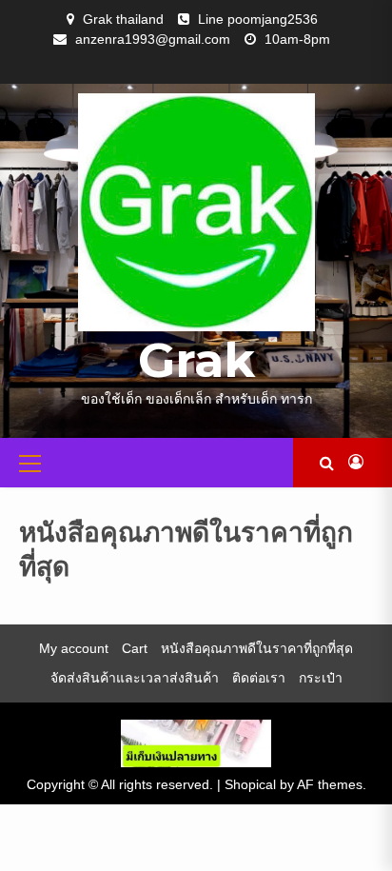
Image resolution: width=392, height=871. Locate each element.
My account (73, 648)
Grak (196, 360)
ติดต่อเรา (258, 677)
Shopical (250, 784)
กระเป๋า (321, 677)
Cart (134, 648)
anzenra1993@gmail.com (152, 39)
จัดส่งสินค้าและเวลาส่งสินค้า (134, 677)
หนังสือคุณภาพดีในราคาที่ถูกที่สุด (257, 648)
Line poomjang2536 (258, 19)
